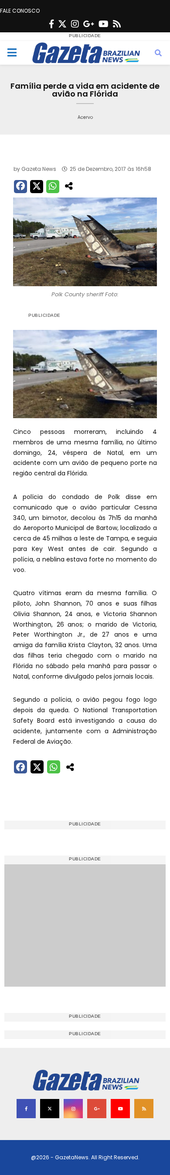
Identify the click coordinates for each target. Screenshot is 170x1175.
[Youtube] (104, 24)
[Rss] (117, 24)
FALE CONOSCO (20, 10)
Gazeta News (38, 169)
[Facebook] (51, 24)
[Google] (88, 24)
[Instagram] (75, 24)
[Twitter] (62, 24)
